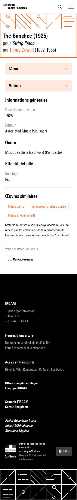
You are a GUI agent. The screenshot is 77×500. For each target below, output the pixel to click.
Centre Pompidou (16, 407)
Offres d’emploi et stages (21, 383)
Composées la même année (48, 206)
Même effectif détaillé (21, 215)
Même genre (16, 206)
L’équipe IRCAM (16, 388)
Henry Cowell (22, 50)
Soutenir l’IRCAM (16, 402)
